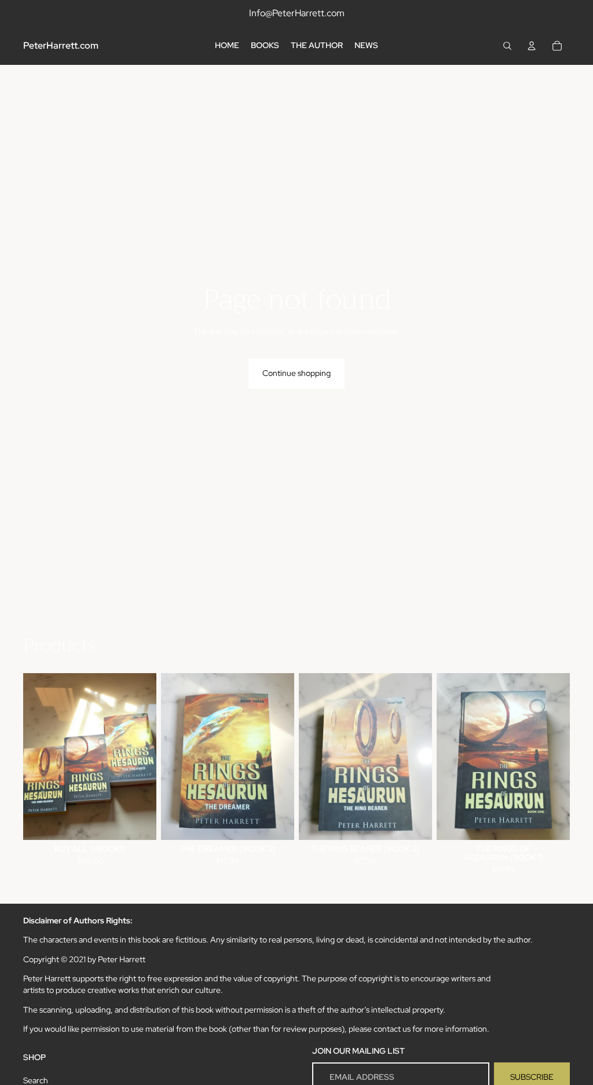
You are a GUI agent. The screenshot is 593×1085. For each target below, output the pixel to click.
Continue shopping (296, 373)
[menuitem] (227, 46)
